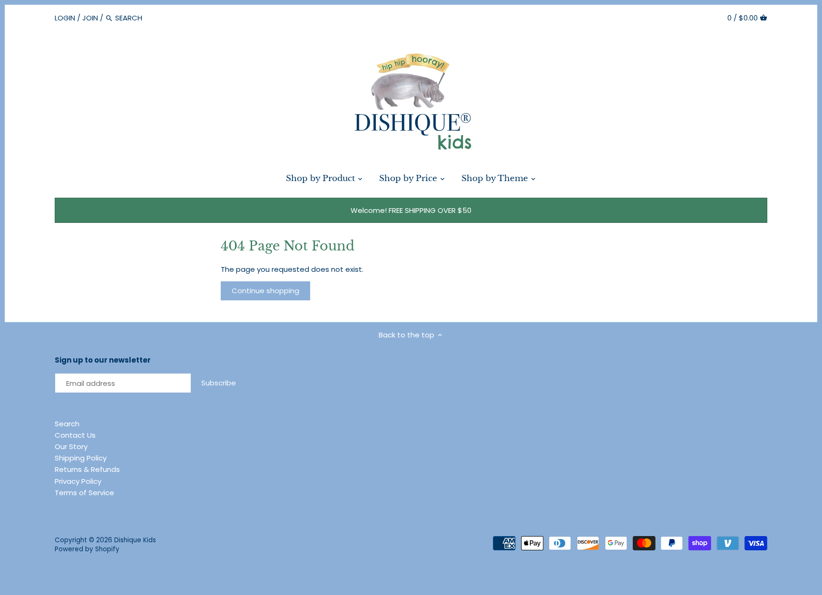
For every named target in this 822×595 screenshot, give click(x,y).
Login (65, 18)
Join (90, 18)
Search (67, 424)
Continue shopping (265, 291)
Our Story (71, 446)
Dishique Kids (135, 540)
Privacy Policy (78, 481)
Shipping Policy (81, 458)
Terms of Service (84, 493)
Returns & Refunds (87, 469)
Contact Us (75, 435)
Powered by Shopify (87, 549)
